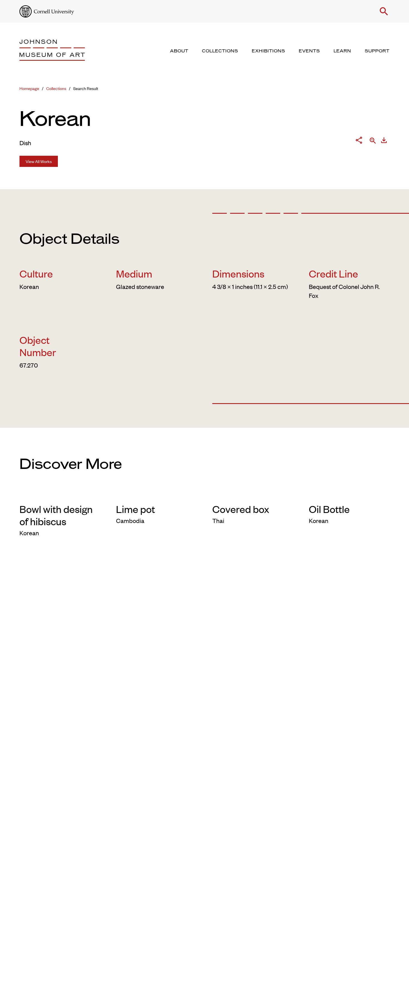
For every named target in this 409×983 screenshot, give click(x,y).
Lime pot (135, 508)
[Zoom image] (373, 141)
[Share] (359, 141)
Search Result (85, 88)
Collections (56, 88)
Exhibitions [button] (268, 50)
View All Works (39, 161)
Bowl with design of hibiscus (56, 514)
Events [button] (309, 50)
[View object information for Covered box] (252, 494)
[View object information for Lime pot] (156, 494)
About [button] (179, 50)
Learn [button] (342, 50)
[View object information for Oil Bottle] (349, 494)
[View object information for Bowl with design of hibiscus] (59, 494)
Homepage (29, 88)
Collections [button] (220, 50)
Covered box (240, 508)
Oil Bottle (329, 508)
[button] (384, 11)
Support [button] (377, 50)
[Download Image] (384, 141)
